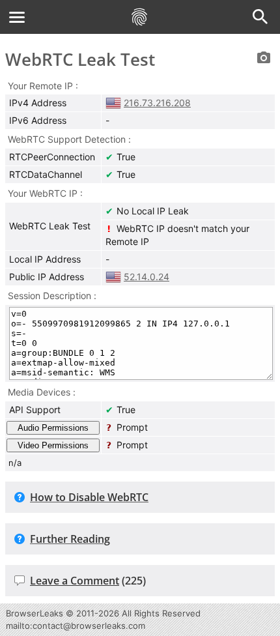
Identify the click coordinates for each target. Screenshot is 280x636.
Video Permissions (53, 445)
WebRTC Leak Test (80, 59)
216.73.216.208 (157, 102)
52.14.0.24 (146, 276)
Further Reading (70, 539)
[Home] (139, 17)
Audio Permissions (53, 428)
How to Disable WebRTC (89, 497)
